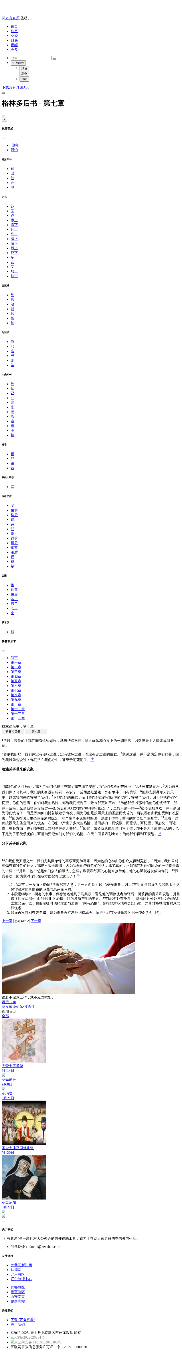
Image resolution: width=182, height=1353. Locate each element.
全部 (5, 1016)
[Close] (3, 116)
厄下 (14, 253)
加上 (14, 271)
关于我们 (18, 1324)
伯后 (14, 594)
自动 (24, 79)
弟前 (14, 547)
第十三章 (18, 718)
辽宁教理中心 (21, 1279)
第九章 (16, 700)
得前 (14, 538)
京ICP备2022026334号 (28, 1337)
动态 (14, 31)
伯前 (14, 590)
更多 (14, 49)
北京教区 (18, 1274)
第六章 (16, 686)
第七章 (16, 690)
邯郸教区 (18, 1287)
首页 (14, 26)
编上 (14, 239)
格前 (14, 510)
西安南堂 (18, 1296)
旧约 (14, 145)
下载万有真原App (15, 87)
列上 (14, 229)
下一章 (36, 921)
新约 (14, 150)
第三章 (16, 672)
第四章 (16, 676)
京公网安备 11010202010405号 (37, 1342)
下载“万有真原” (23, 1320)
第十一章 (18, 709)
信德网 (16, 1270)
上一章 (7, 921)
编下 (14, 243)
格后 (14, 515)
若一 (14, 599)
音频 (14, 45)
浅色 (24, 68)
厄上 (14, 248)
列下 (14, 234)
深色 (24, 73)
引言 (14, 658)
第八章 (16, 695)
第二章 (16, 667)
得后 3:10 (9, 1002)
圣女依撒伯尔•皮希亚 (18, 1007)
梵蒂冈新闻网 (21, 1265)
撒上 (14, 220)
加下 (14, 276)
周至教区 (18, 1292)
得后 (14, 543)
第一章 (16, 662)
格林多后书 (13, 731)
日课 (14, 40)
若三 (14, 608)
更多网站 (18, 1301)
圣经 (14, 35)
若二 (14, 604)
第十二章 (18, 714)
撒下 (14, 225)
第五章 (16, 681)
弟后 (14, 552)
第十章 (16, 704)
